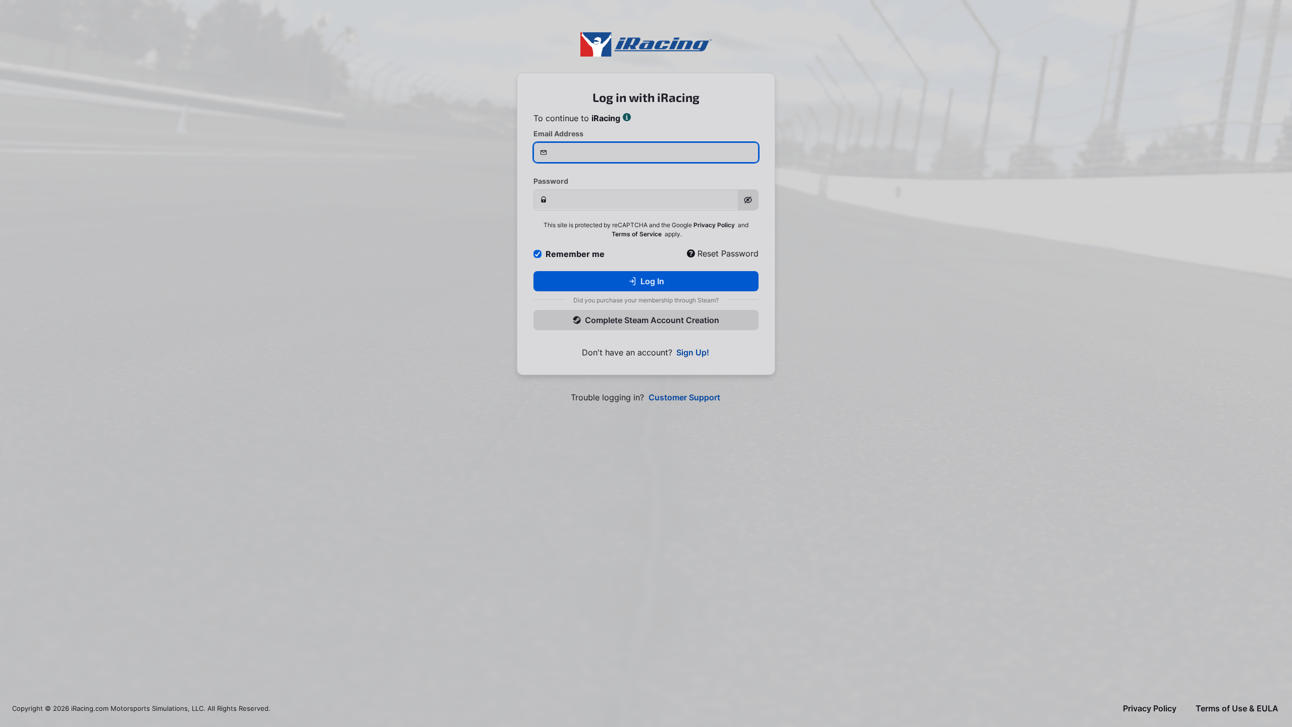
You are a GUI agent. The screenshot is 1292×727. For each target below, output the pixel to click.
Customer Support (684, 397)
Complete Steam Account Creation (652, 320)
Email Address (558, 133)
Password (550, 181)
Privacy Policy (714, 225)
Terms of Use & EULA (1237, 708)
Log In (652, 281)
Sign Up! (692, 352)
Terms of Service (637, 234)
